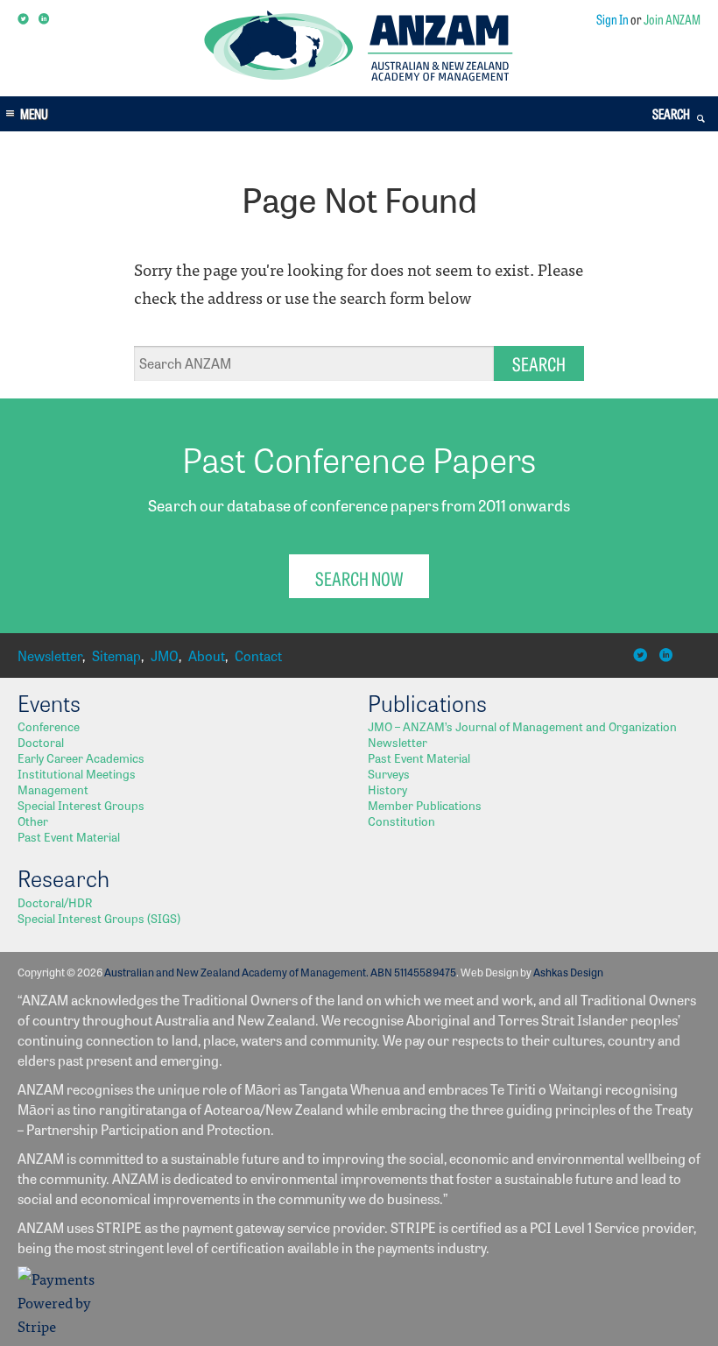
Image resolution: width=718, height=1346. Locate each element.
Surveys (389, 773)
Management (53, 789)
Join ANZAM (672, 19)
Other (33, 820)
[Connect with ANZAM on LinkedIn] (45, 19)
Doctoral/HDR (55, 902)
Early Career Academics (81, 757)
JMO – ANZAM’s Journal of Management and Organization (522, 726)
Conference (49, 726)
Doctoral (41, 742)
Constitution (401, 820)
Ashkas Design (568, 971)
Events (49, 702)
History (387, 789)
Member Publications (425, 805)
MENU (34, 113)
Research (63, 877)
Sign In (612, 19)
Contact (258, 655)
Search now (359, 577)
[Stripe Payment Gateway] (61, 1325)
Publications (427, 702)
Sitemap (116, 655)
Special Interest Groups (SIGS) (99, 918)
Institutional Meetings (77, 773)
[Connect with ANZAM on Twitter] (24, 19)
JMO (165, 655)
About (206, 655)
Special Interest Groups (81, 805)
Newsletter (50, 655)
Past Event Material (69, 836)
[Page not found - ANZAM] (358, 76)
